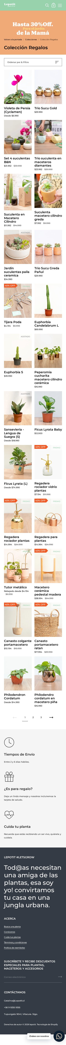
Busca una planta (12, 926)
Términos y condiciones (15, 942)
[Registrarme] (60, 978)
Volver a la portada (13, 39)
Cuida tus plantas (12, 937)
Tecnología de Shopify (47, 1024)
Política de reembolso (14, 947)
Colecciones (31, 39)
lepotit (33, 1024)
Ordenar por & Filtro (18, 62)
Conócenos (9, 932)
